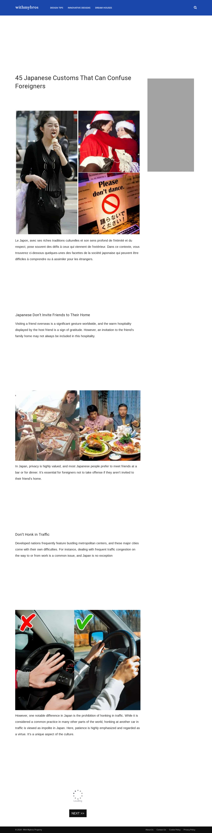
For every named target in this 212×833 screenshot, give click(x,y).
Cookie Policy (174, 829)
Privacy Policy (189, 829)
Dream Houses (103, 7)
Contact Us (161, 829)
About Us (149, 829)
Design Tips (56, 7)
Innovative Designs (79, 7)
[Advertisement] (106, 52)
